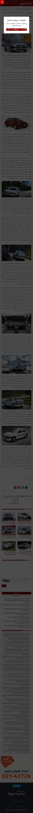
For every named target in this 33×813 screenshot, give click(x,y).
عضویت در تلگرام (11, 29)
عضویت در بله (21, 29)
